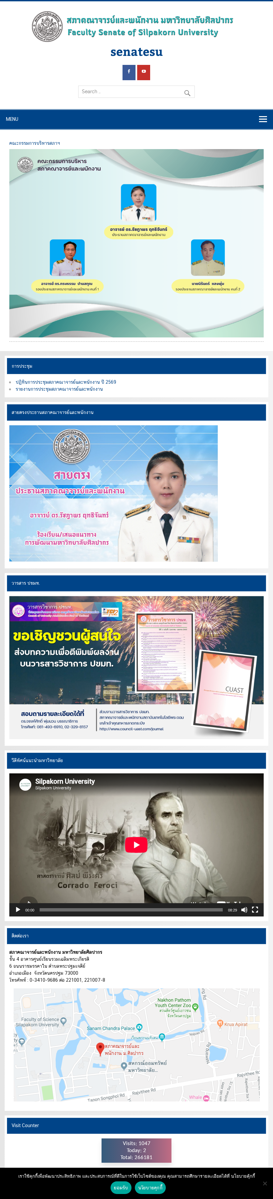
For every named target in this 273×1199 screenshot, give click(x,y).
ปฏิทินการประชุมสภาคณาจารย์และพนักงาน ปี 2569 (66, 382)
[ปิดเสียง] (244, 909)
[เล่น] (18, 909)
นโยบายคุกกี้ (150, 1187)
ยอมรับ (121, 1187)
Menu (12, 119)
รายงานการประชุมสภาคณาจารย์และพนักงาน (59, 389)
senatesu (137, 51)
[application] (136, 844)
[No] (264, 1183)
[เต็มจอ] (255, 909)
